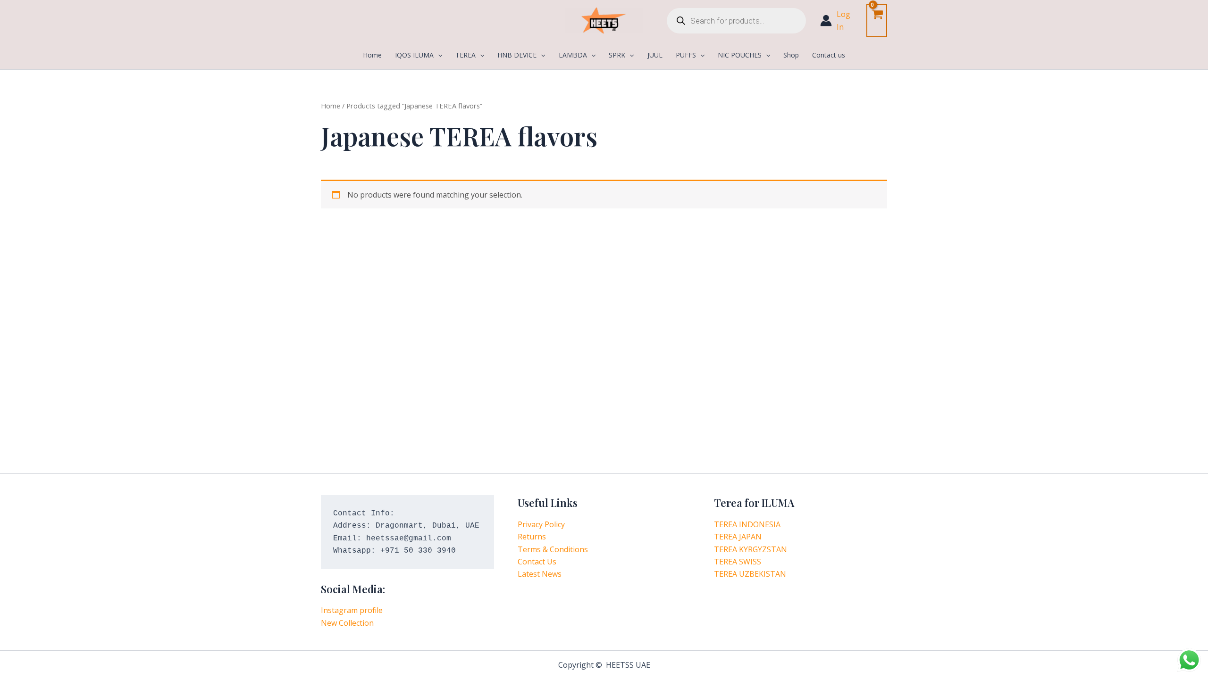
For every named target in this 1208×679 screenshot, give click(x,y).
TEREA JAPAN (738, 536)
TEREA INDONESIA (747, 524)
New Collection (347, 623)
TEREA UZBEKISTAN (750, 574)
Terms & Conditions (553, 549)
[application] (438, 55)
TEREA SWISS (737, 561)
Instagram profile (352, 610)
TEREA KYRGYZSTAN (750, 549)
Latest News (540, 574)
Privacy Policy (541, 524)
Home (330, 105)
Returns (532, 536)
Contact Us (537, 561)
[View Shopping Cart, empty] (876, 20)
